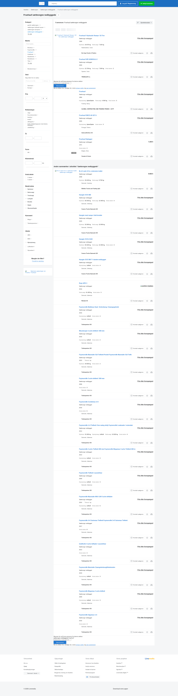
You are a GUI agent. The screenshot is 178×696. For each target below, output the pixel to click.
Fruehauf (82, 91)
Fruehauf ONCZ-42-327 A (88, 115)
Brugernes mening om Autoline (64, 672)
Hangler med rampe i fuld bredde (90, 215)
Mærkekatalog (59, 676)
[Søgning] (50, 3)
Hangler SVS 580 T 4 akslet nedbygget (92, 259)
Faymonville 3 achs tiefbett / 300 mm (91, 378)
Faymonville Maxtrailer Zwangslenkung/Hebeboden (97, 567)
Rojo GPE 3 (83, 283)
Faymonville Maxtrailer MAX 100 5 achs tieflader (95, 496)
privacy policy (80, 88)
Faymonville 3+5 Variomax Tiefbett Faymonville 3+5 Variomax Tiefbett (103, 520)
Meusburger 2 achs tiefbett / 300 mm (91, 331)
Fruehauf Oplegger (85, 139)
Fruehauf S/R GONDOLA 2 (88, 59)
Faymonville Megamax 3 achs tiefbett (92, 591)
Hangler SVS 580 (85, 195)
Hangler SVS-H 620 (86, 239)
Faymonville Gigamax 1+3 (88, 615)
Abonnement (60, 86)
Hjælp (25, 666)
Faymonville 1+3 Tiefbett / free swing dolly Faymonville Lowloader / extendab (106, 425)
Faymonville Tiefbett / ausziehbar (90, 473)
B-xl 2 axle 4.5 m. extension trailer (90, 171)
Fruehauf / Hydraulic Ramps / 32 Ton (92, 35)
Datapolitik (58, 666)
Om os (26, 663)
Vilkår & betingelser (60, 663)
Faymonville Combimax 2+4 (88, 402)
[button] (147, 53)
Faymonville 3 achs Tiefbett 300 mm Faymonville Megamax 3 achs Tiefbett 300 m (107, 449)
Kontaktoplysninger (29, 669)
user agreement (90, 88)
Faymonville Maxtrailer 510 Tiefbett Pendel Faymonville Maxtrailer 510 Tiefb (105, 354)
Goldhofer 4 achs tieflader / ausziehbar (92, 544)
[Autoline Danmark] (30, 3)
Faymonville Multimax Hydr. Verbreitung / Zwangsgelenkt (99, 307)
